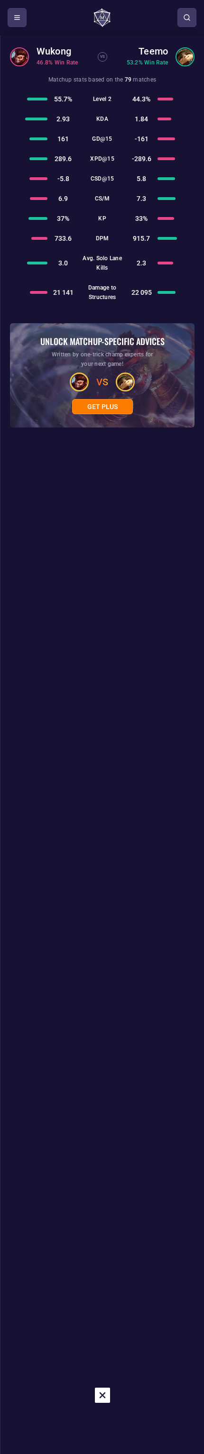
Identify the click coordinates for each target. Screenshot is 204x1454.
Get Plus (102, 406)
